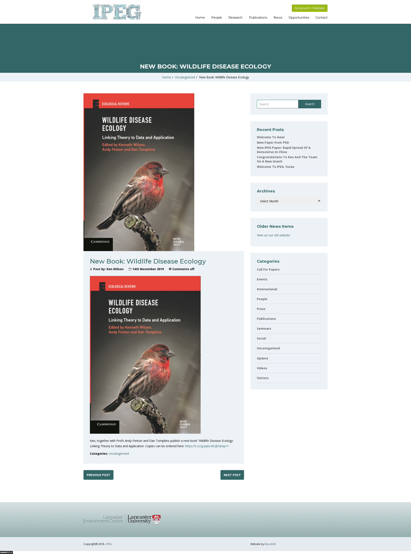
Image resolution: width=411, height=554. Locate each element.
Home (200, 17)
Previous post (98, 475)
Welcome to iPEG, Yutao (275, 167)
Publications (258, 17)
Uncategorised (185, 77)
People (216, 17)
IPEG (109, 544)
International (267, 289)
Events (262, 279)
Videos (262, 368)
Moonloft (270, 544)
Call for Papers (268, 269)
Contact (322, 17)
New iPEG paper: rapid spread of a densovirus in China (284, 150)
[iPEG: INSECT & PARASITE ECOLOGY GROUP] (116, 12)
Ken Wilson (115, 269)
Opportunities (299, 17)
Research (235, 17)
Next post (232, 475)
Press (261, 309)
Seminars (264, 328)
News (278, 17)
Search (309, 104)
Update (262, 358)
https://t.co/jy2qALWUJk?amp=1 (206, 446)
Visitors (263, 378)
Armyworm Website (310, 8)
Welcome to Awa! (270, 137)
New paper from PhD (273, 142)
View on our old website (273, 235)
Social (261, 338)
